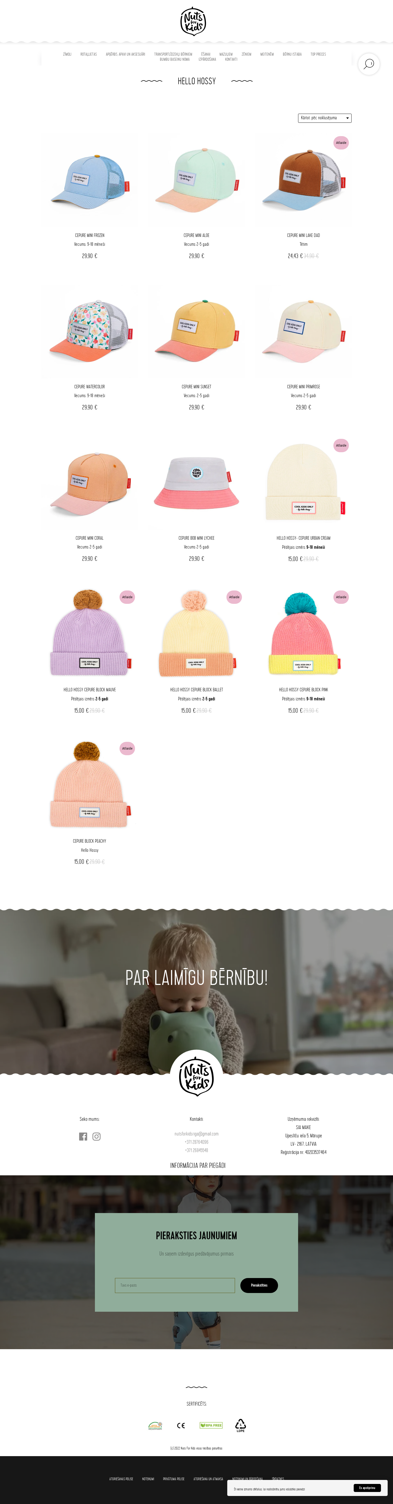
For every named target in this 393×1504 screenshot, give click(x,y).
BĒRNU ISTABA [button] (292, 54)
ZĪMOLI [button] (67, 54)
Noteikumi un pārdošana (247, 1479)
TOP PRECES (318, 54)
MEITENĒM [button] (267, 54)
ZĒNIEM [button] (246, 54)
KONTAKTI (231, 59)
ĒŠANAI (205, 54)
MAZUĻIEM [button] (226, 54)
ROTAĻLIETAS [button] (88, 54)
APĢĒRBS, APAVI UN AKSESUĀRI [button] (125, 54)
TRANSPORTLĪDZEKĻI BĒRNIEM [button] (173, 54)
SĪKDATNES (278, 1479)
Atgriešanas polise (121, 1479)
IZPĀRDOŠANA (207, 59)
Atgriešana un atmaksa (208, 1479)
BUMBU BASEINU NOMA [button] (175, 59)
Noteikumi (148, 1479)
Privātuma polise (173, 1479)
